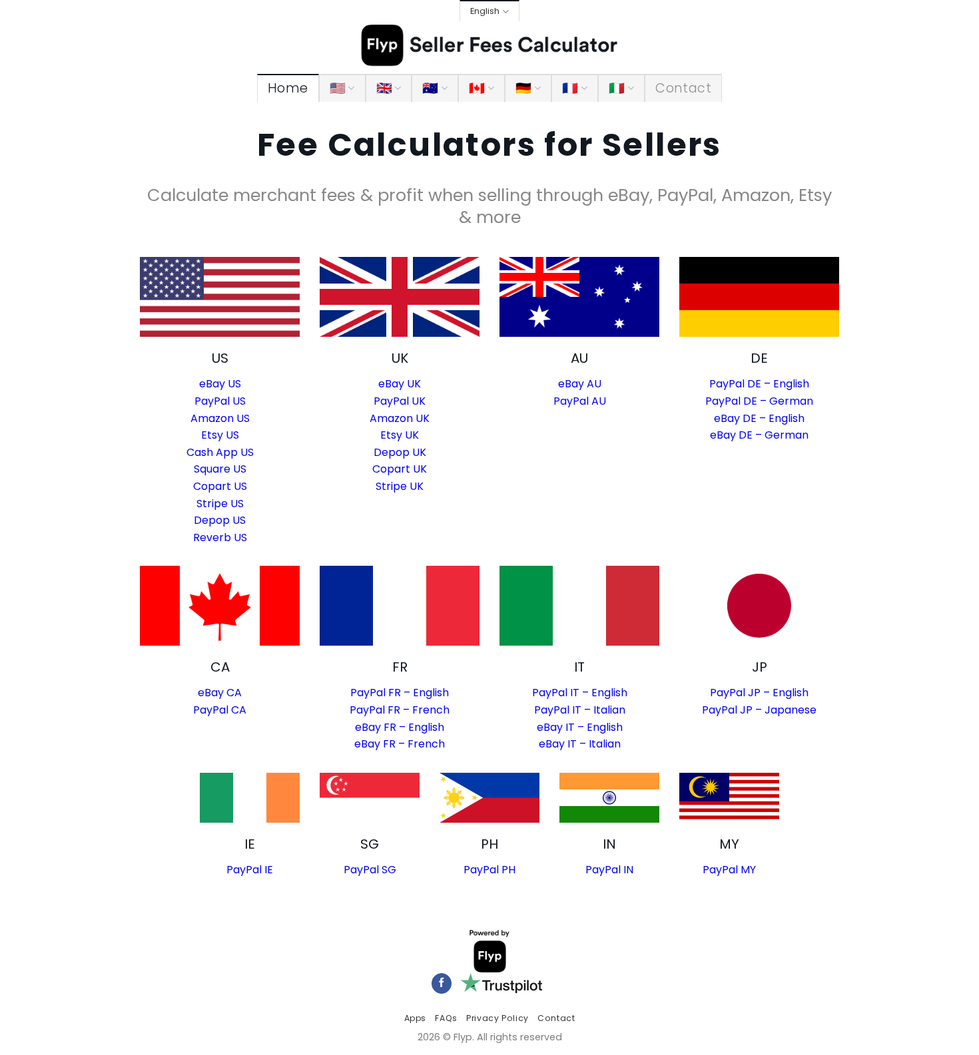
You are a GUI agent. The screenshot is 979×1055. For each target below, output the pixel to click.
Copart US (220, 486)
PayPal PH (489, 869)
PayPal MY (729, 869)
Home (288, 88)
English (484, 11)
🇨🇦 (477, 88)
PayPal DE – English (759, 383)
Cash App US (220, 452)
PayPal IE (249, 869)
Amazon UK (400, 418)
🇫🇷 (570, 88)
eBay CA (220, 692)
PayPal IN (609, 869)
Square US (220, 469)
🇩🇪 (523, 88)
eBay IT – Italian (580, 743)
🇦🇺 (430, 88)
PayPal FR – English (399, 692)
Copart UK (399, 469)
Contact (683, 88)
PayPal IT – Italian (579, 710)
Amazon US (220, 418)
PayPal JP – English (759, 692)
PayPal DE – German (759, 401)
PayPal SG (370, 869)
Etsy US (220, 435)
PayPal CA (219, 710)
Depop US (220, 520)
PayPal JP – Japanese (759, 710)
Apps (415, 1018)
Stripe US (220, 503)
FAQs (446, 1018)
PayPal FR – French (400, 710)
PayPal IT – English (579, 692)
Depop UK (400, 452)
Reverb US (220, 537)
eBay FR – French (399, 743)
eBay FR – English (399, 727)
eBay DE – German (759, 435)
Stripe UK (400, 486)
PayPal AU (579, 401)
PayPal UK (400, 401)
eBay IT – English (580, 727)
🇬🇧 (384, 88)
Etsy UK (399, 435)
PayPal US (220, 401)
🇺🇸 (338, 88)
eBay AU (579, 383)
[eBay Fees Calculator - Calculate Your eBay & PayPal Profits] (490, 46)
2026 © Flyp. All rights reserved (490, 1037)
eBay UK (399, 383)
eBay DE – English (759, 418)
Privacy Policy (497, 1018)
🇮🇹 (617, 88)
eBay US (220, 383)
